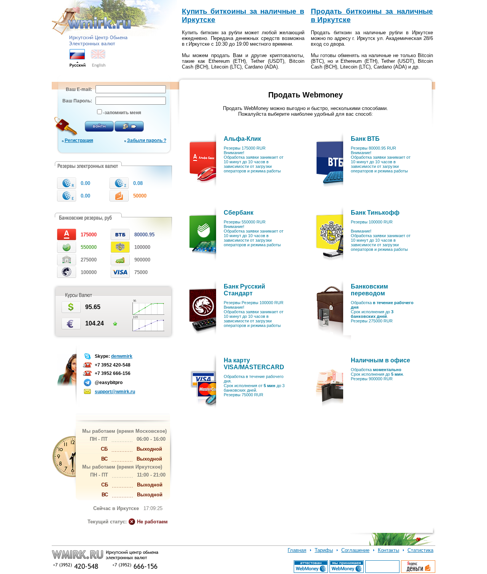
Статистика (420, 550)
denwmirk (121, 356)
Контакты (388, 550)
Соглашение (355, 550)
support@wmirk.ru (115, 391)
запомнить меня (123, 112)
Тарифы (324, 550)
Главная (297, 550)
